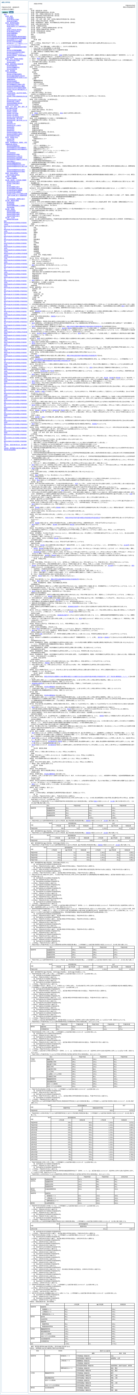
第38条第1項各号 (73, 606)
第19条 (55, 524)
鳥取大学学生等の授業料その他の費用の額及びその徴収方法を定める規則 (86, 676)
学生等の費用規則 (49, 687)
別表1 (95, 801)
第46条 (37, 507)
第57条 (100, 637)
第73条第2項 (52, 741)
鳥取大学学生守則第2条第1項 (82, 517)
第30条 (44, 410)
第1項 (63, 328)
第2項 (69, 328)
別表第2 (94, 424)
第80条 (58, 507)
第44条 (68, 548)
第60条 (107, 637)
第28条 (37, 391)
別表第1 (53, 316)
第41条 (36, 548)
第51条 (72, 524)
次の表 (112, 801)
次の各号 (126, 545)
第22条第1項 (44, 371)
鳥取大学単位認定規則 (82, 355)
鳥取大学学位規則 (65, 579)
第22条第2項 (39, 359)
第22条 (37, 355)
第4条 (36, 113)
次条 (62, 490)
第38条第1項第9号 (37, 683)
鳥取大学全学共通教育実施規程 (52, 360)
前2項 (33, 326)
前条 (60, 55)
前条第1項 (38, 311)
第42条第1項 (37, 552)
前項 (38, 58)
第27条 (43, 570)
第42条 (41, 548)
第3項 (60, 741)
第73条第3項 (52, 745)
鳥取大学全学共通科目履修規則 (84, 326)
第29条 (37, 523)
